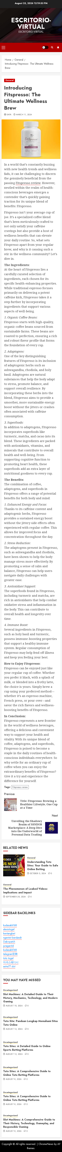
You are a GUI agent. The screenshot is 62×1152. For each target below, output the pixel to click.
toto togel (8, 958)
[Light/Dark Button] (45, 47)
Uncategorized (10, 990)
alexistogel (8, 929)
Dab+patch (9, 942)
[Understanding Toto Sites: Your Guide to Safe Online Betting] (14, 865)
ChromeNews (45, 1144)
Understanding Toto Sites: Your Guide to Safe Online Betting (42, 865)
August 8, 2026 (14, 1079)
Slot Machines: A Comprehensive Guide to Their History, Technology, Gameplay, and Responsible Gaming (29, 1123)
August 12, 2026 (14, 1029)
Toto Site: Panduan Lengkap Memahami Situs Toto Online (30, 1022)
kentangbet (9, 933)
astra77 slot (9, 966)
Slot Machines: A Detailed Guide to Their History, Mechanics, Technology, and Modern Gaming (30, 997)
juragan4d (8, 946)
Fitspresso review (28, 183)
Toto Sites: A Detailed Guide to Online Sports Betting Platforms (27, 1048)
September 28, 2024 (16, 897)
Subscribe (58, 47)
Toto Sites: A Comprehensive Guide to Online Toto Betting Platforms (27, 1073)
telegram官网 (10, 954)
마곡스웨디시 (10, 962)
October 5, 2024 (38, 873)
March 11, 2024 (24, 114)
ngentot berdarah (12, 938)
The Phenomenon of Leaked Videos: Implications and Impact (25, 890)
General (9, 80)
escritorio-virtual (31, 23)
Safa (9, 114)
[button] (3, 47)
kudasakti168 (10, 925)
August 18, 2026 (14, 1006)
